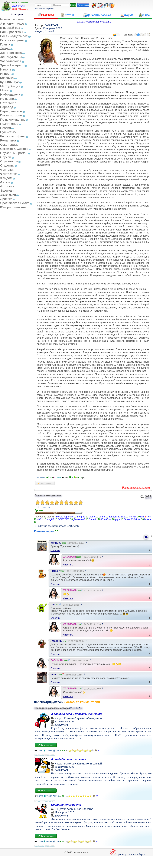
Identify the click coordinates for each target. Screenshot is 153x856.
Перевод (6, 107)
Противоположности (66, 804)
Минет (5, 90)
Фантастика (8, 173)
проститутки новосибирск (131, 854)
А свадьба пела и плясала (68, 759)
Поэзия (5, 128)
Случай (5, 157)
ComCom (106, 519)
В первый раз (10, 27)
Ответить (55, 550)
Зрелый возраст (12, 65)
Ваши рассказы (11, 32)
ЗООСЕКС (63, 519)
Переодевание (11, 111)
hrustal (148, 519)
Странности (9, 161)
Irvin (149, 516)
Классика (7, 77)
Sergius (81, 516)
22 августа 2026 (64, 721)
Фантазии (7, 169)
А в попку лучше (12, 23)
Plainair (55, 570)
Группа (5, 44)
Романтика (8, 140)
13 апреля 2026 (52, 28)
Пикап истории (11, 115)
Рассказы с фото (12, 136)
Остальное (8, 103)
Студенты (7, 165)
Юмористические (13, 207)
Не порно (7, 98)
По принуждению (12, 119)
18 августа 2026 (64, 766)
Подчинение (9, 123)
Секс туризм (9, 144)
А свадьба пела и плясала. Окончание (76, 713)
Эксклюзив (8, 194)
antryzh (132, 516)
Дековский (79, 519)
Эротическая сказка (14, 203)
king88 (50, 519)
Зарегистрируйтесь (48, 702)
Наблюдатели (10, 94)
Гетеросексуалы (12, 40)
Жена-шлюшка (11, 52)
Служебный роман (13, 153)
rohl (142, 516)
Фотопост (7, 186)
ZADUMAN (51, 25)
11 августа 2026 (64, 812)
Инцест (5, 73)
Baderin (93, 519)
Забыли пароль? (45, 8)
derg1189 (56, 542)
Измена (5, 69)
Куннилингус (9, 82)
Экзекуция (7, 190)
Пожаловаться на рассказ (136, 487)
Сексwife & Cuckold (14, 148)
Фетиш (5, 182)
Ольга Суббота (132, 519)
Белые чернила (64, 516)
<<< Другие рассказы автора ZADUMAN (57, 526)
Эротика (6, 199)
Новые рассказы (12, 19)
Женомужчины (11, 57)
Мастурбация (10, 86)
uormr (102, 516)
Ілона (92, 516)
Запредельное (10, 61)
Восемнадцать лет (13, 36)
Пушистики (8, 132)
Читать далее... (46, 745)
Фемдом (6, 178)
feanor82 (57, 641)
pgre (117, 519)
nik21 (40, 519)
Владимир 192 (117, 516)
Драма (5, 48)
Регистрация (83, 5)
